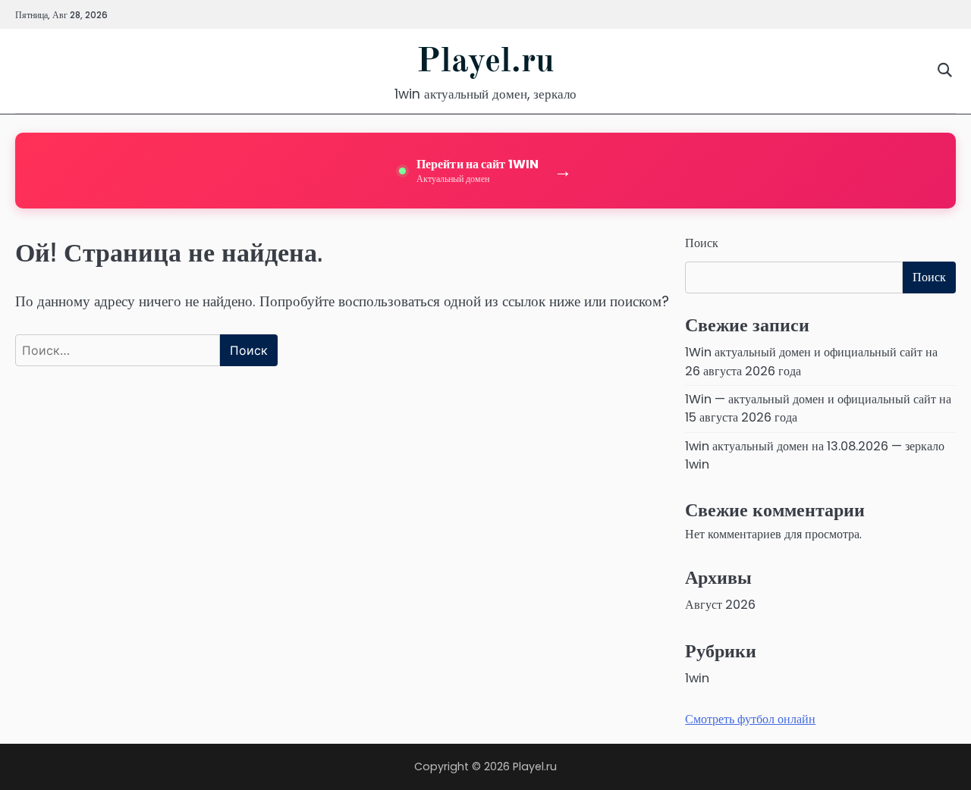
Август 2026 (720, 604)
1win (697, 678)
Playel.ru (485, 62)
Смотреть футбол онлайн (750, 719)
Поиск (701, 243)
